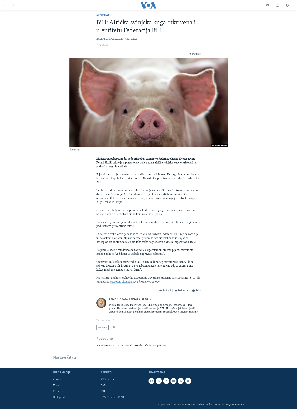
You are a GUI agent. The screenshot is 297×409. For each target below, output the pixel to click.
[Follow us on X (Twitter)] (159, 381)
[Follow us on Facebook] (151, 381)
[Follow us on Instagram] (166, 381)
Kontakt (57, 385)
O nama (57, 380)
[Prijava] (188, 381)
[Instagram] (277, 5)
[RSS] (181, 381)
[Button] (195, 54)
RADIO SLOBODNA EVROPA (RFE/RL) (116, 39)
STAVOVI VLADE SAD (112, 397)
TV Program (107, 380)
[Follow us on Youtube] (173, 381)
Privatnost (58, 391)
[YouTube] (268, 5)
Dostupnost (59, 397)
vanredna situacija (121, 282)
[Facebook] (287, 5)
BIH (103, 391)
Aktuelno (102, 15)
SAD (103, 385)
